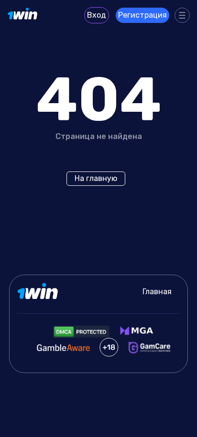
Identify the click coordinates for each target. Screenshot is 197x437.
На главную (96, 178)
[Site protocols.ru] (23, 15)
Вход (96, 15)
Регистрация (142, 15)
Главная (157, 291)
